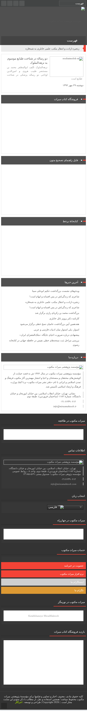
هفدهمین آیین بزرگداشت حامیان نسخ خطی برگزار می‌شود (49, 324)
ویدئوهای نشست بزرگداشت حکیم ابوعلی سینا (55, 291)
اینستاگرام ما (77, 582)
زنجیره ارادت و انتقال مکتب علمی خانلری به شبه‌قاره (52, 48)
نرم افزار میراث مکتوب (72, 574)
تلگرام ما (79, 590)
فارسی (53, 506)
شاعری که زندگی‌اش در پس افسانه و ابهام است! (54, 296)
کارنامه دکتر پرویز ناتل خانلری (64, 318)
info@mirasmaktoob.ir (64, 406)
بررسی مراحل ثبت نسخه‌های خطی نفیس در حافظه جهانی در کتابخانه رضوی (44, 342)
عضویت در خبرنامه (74, 565)
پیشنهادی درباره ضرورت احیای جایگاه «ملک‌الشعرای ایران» (49, 335)
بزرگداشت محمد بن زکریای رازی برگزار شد (57, 313)
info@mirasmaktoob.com (63, 484)
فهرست (72, 40)
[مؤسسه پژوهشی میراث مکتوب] (67, 21)
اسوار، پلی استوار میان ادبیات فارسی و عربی (56, 329)
